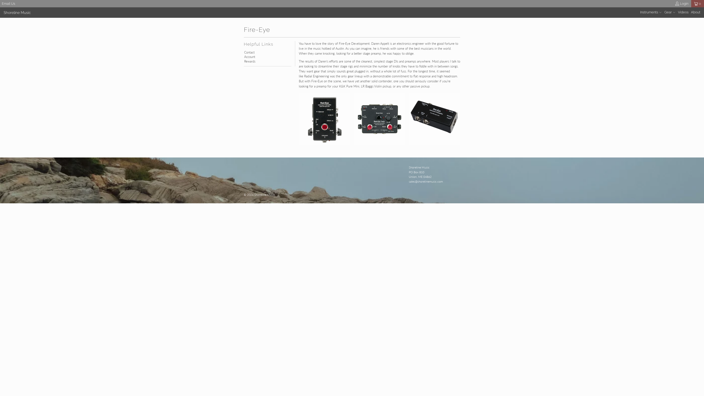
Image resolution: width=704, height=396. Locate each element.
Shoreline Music (264, 194)
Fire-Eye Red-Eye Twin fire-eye (379, 119)
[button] (651, 12)
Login (684, 4)
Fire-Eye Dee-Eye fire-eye (434, 119)
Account (249, 57)
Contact (249, 52)
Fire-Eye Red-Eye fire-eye (324, 119)
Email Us (8, 4)
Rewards (249, 61)
